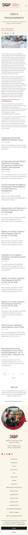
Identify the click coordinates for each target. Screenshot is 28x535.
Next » (14, 378)
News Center (14, 491)
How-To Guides (14, 512)
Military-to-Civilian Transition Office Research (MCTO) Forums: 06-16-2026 (12, 304)
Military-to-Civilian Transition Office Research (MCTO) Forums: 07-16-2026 (12, 233)
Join (14, 473)
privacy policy (21, 524)
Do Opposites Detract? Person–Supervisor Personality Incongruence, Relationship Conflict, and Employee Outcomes (13, 165)
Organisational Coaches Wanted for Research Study (12, 139)
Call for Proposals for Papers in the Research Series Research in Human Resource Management (13, 187)
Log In (14, 466)
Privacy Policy (14, 502)
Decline (14, 532)
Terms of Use (14, 498)
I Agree (14, 528)
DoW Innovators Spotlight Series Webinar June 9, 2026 (12, 326)
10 (22, 374)
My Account (14, 469)
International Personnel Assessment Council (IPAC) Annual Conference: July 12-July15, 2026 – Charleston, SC (12, 351)
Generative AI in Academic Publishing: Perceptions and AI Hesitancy (13, 257)
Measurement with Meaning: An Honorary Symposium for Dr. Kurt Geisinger (13, 210)
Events (14, 480)
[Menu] (25, 5)
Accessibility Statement (14, 509)
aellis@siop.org (7, 101)
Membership (14, 494)
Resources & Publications (14, 487)
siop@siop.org (8, 114)
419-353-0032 (16, 447)
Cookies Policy (14, 505)
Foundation (14, 462)
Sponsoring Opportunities (14, 516)
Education (14, 484)
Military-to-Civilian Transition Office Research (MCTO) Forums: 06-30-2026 (12, 280)
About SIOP (14, 477)
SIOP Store (14, 459)
